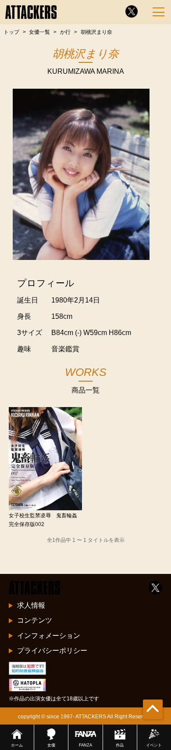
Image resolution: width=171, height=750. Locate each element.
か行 (65, 32)
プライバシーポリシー (52, 650)
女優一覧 (39, 32)
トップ (11, 32)
